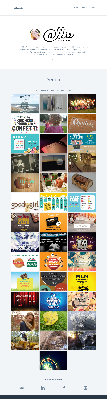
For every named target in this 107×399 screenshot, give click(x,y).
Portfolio (84, 7)
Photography (61, 90)
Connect (92, 7)
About (76, 7)
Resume (56, 59)
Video (69, 90)
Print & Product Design (48, 90)
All (37, 90)
